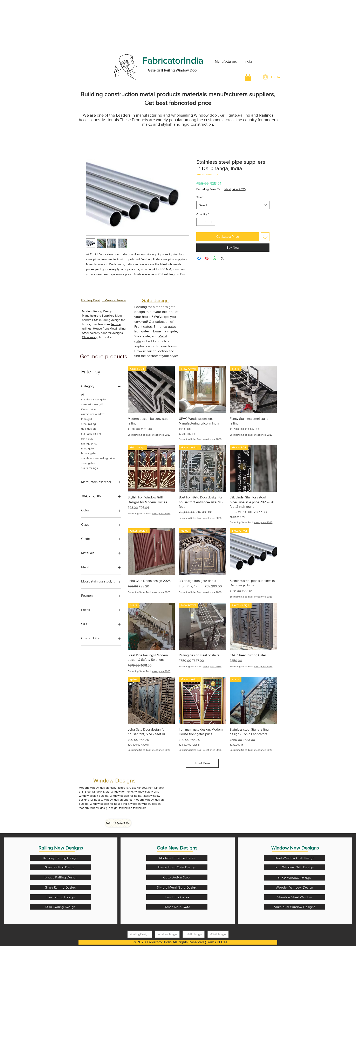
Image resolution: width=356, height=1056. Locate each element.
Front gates (143, 326)
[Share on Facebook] (199, 258)
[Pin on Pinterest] (206, 258)
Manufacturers (225, 61)
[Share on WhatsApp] (214, 258)
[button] (248, 77)
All (82, 394)
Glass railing (90, 337)
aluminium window (92, 414)
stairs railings (89, 468)
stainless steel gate (93, 399)
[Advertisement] (31, 25)
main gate (169, 331)
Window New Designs (295, 847)
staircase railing (91, 433)
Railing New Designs (61, 847)
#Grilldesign (218, 934)
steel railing (88, 424)
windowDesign (167, 934)
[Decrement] (199, 222)
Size (200, 197)
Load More (202, 763)
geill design (88, 428)
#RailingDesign (139, 934)
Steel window (93, 791)
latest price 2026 (235, 189)
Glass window (138, 787)
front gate (87, 438)
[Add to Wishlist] (265, 236)
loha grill (86, 419)
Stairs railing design (107, 320)
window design (88, 795)
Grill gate (228, 115)
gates (172, 326)
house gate (88, 453)
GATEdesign (193, 934)
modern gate (166, 307)
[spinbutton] (206, 222)
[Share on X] (222, 258)
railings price (89, 443)
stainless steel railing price (98, 458)
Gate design (155, 300)
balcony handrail (100, 332)
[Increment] (212, 222)
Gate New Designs (177, 847)
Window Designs (114, 780)
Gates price (88, 409)
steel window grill (92, 404)
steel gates (88, 463)
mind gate (87, 448)
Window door (206, 115)
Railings (266, 115)
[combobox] (232, 205)
